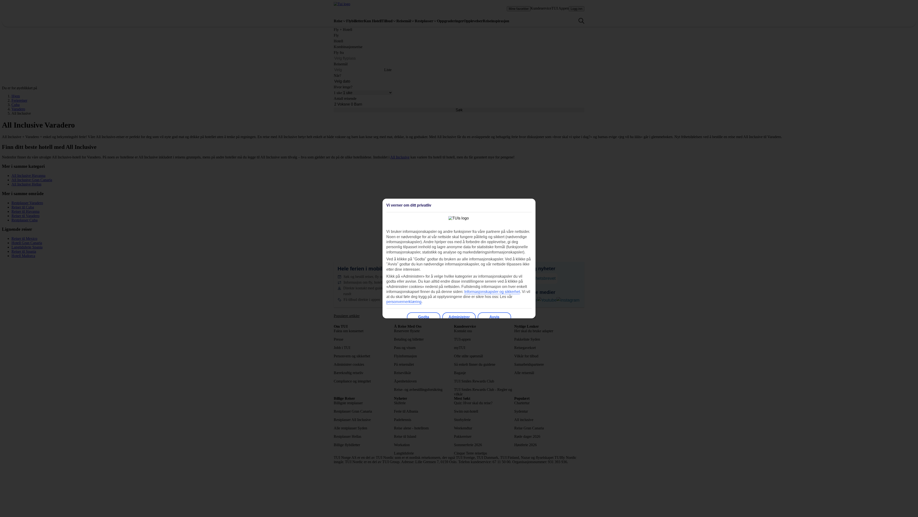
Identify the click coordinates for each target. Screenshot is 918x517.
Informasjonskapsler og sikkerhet (492, 292)
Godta (423, 317)
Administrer (459, 317)
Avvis (494, 317)
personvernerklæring (403, 302)
